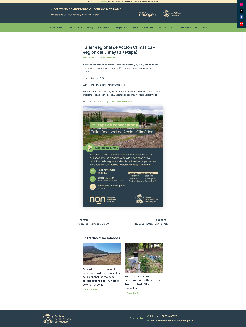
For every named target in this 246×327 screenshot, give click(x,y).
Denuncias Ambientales (142, 27)
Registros (120, 27)
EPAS (204, 27)
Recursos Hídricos (189, 27)
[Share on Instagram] (241, 4)
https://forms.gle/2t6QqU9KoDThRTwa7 (113, 101)
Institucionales (55, 27)
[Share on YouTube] (241, 24)
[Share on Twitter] (241, 11)
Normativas (74, 27)
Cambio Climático (165, 27)
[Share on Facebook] (241, 17)
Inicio (41, 27)
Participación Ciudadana (97, 27)
